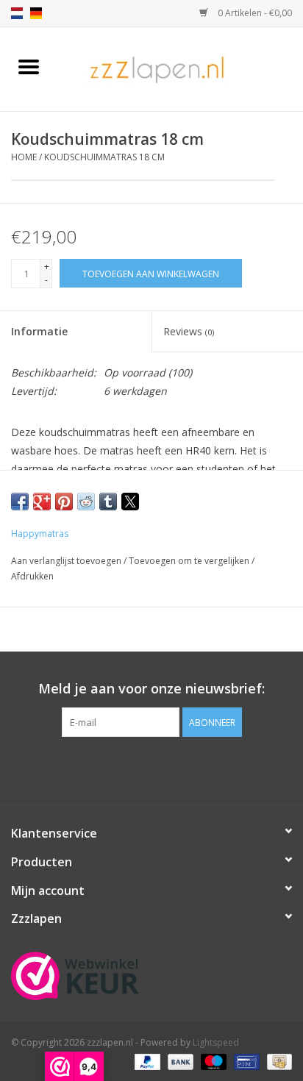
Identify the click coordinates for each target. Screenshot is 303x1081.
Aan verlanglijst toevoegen (67, 560)
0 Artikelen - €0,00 (253, 13)
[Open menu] (28, 66)
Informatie (39, 331)
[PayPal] (146, 1061)
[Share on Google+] (42, 501)
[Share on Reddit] (86, 501)
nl (17, 13)
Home (24, 157)
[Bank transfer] (179, 1061)
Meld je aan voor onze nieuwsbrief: (151, 688)
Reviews (188, 331)
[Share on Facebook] (20, 501)
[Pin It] (64, 501)
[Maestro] (212, 1061)
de (36, 13)
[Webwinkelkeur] (151, 976)
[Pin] (245, 1061)
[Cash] (277, 1061)
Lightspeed (216, 1042)
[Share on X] (130, 501)
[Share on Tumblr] (108, 501)
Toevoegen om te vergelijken (190, 560)
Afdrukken (32, 576)
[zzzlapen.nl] (180, 68)
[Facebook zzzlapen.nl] (151, 767)
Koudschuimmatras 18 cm (104, 157)
